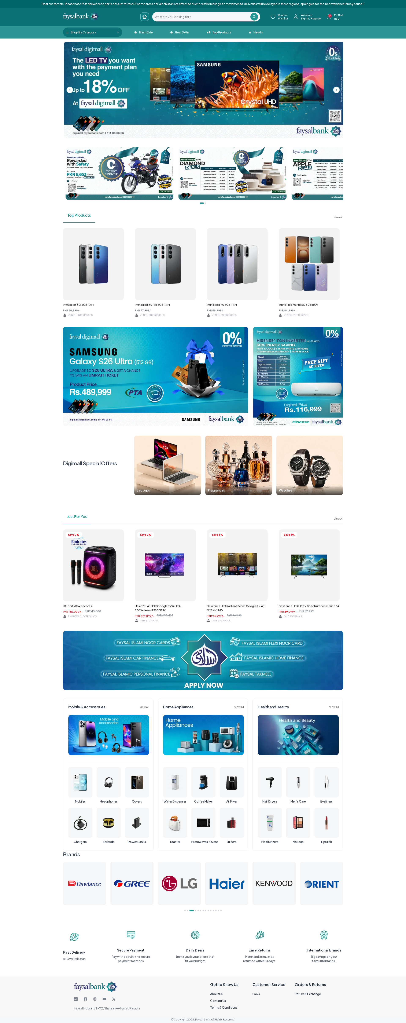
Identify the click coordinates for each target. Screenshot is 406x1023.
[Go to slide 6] (200, 910)
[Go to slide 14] (221, 910)
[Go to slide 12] (216, 910)
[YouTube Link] (104, 999)
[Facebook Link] (85, 999)
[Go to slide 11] (213, 910)
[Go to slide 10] (210, 910)
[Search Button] (254, 17)
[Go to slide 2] (187, 910)
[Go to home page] (144, 16)
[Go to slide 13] (218, 910)
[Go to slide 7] (203, 910)
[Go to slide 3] (190, 910)
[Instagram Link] (95, 999)
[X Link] (113, 999)
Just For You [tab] (77, 516)
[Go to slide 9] (208, 910)
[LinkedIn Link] (76, 999)
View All (338, 217)
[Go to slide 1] (185, 910)
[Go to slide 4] (192, 910)
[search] (201, 17)
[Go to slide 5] (197, 910)
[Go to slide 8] (205, 910)
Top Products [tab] (79, 215)
